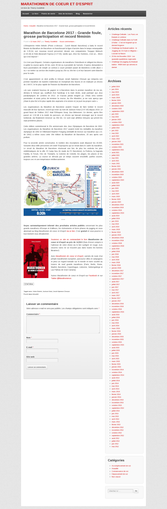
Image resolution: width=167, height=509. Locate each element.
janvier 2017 (116, 301)
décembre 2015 (118, 337)
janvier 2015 (116, 367)
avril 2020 (115, 194)
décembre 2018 (118, 238)
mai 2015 (115, 356)
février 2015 (116, 364)
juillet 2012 (116, 441)
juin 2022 (115, 131)
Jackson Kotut (47, 291)
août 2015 (115, 348)
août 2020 (115, 183)
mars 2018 (116, 262)
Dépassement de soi (120, 474)
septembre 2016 (118, 312)
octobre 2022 (117, 122)
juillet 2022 (116, 128)
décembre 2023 (118, 106)
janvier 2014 (116, 397)
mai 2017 (115, 290)
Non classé (116, 477)
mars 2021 (116, 163)
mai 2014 (115, 386)
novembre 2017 (118, 273)
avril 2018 (115, 260)
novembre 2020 (118, 174)
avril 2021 (115, 161)
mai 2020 (115, 191)
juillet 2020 (116, 185)
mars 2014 (116, 392)
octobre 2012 (117, 433)
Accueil (25, 14)
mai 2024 (115, 92)
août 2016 (115, 315)
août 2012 (115, 438)
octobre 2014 (117, 372)
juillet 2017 (116, 284)
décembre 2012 (118, 427)
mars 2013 (116, 422)
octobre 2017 (117, 276)
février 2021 (116, 166)
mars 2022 (116, 139)
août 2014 (115, 378)
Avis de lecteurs (65, 14)
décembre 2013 (118, 400)
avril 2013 (115, 419)
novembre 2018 (118, 240)
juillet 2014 (116, 381)
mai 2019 (115, 224)
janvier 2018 (116, 268)
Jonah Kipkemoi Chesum (61, 291)
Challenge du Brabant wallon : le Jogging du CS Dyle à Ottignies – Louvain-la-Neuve (125, 51)
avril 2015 (115, 359)
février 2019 (116, 232)
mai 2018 (115, 257)
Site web (30, 357)
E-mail (29, 347)
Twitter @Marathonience (61, 278)
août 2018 (115, 249)
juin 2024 (115, 89)
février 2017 (116, 298)
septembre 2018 (118, 246)
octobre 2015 (117, 342)
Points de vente (48, 14)
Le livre (35, 14)
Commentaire (33, 314)
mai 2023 (115, 117)
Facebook (93, 276)
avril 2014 (115, 389)
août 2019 (115, 216)
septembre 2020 (118, 180)
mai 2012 (115, 447)
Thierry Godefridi (50, 42)
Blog (78, 14)
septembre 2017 (118, 279)
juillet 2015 (116, 350)
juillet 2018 (116, 251)
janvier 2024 (116, 103)
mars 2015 (116, 361)
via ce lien (71, 231)
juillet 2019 (116, 218)
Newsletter (88, 14)
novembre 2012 (118, 430)
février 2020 (116, 199)
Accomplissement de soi (121, 466)
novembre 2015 (118, 339)
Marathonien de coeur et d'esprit (57, 4)
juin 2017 (115, 287)
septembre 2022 (118, 125)
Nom (28, 338)
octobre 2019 (117, 210)
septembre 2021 (118, 150)
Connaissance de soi (120, 471)
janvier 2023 (116, 120)
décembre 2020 (118, 172)
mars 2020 (116, 196)
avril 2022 (115, 136)
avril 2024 (115, 95)
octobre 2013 (117, 405)
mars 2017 (116, 295)
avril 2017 (115, 293)
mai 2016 (115, 323)
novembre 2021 (118, 144)
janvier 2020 (116, 202)
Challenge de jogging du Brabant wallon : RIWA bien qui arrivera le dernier (125, 64)
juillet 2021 (116, 155)
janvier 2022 (116, 141)
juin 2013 (115, 414)
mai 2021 (115, 158)
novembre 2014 (118, 370)
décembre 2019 (118, 205)
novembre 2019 (118, 207)
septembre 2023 (118, 111)
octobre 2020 (117, 177)
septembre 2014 (118, 375)
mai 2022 (115, 133)
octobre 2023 (117, 109)
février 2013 (116, 425)
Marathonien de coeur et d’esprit (69, 256)
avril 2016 (115, 326)
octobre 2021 (117, 147)
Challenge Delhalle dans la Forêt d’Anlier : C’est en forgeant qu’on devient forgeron (124, 42)
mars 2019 (116, 229)
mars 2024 (116, 98)
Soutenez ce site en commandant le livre (69, 239)
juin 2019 (115, 221)
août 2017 (115, 282)
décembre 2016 (118, 304)
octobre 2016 (117, 309)
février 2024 (116, 100)
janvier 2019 (116, 235)
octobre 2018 (117, 243)
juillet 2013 (116, 411)
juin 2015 (115, 353)
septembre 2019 (118, 213)
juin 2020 (115, 188)
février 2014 (116, 394)
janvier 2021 (116, 169)
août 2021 (115, 152)
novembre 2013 (118, 403)
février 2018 (116, 265)
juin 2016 (115, 320)
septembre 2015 (118, 345)
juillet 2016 (116, 317)
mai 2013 (115, 416)
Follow (30, 284)
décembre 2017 (118, 271)
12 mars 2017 (35, 42)
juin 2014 (115, 383)
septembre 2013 (118, 408)
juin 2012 (115, 444)
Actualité (32, 26)
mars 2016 (116, 328)
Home (26, 26)
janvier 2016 (116, 334)
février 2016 (116, 331)
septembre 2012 (118, 436)
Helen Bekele (37, 291)
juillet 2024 (116, 87)
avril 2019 (115, 227)
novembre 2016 (118, 306)
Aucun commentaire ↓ (67, 42)
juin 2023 (115, 114)
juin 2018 (115, 254)
